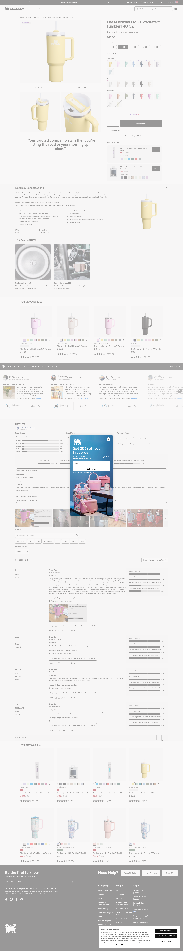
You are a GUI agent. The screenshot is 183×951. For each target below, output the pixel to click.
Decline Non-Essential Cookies (166, 936)
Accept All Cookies (166, 931)
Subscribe (91, 469)
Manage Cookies (166, 941)
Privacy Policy (120, 945)
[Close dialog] (108, 439)
